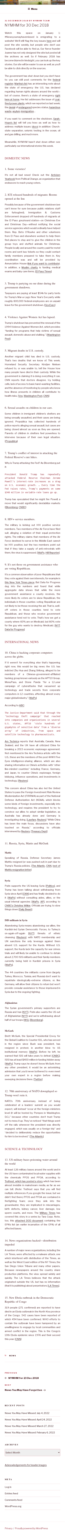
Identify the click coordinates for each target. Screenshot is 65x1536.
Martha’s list (20, 83)
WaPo (41, 552)
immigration (27, 111)
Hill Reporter (52, 552)
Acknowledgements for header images (26, 1465)
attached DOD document (29, 1220)
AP (42, 901)
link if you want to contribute (43, 263)
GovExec (50, 305)
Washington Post (33, 395)
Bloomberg (12, 507)
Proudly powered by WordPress (31, 1528)
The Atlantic (38, 865)
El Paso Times (43, 271)
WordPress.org (13, 1506)
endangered (25, 107)
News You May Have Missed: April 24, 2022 (28, 1419)
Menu (34, 9)
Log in (8, 1487)
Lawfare (31, 819)
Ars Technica (12, 741)
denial (12, 107)
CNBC (22, 507)
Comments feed (13, 1500)
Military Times (47, 1212)
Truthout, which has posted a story (24, 1181)
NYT (57, 625)
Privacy (8, 1528)
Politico (50, 885)
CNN (46, 395)
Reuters (23, 780)
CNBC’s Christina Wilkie (17, 905)
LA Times (53, 1285)
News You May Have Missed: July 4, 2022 (27, 1413)
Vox (21, 395)
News (12, 1356)
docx (35, 126)
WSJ (26, 1020)
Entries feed (11, 1493)
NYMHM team (41, 21)
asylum (16, 111)
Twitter (38, 1079)
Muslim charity (29, 267)
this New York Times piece (19, 582)
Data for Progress (14, 629)
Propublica (11, 441)
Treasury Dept (39, 831)
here (49, 40)
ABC (21, 705)
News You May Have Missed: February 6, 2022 (30, 1432)
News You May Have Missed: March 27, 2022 (29, 1426)
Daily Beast (25, 909)
